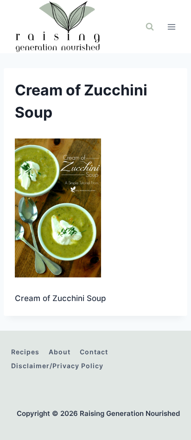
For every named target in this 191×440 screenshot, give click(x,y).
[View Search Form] (149, 27)
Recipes (25, 352)
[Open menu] (171, 26)
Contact (94, 352)
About (59, 352)
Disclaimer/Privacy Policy (57, 366)
